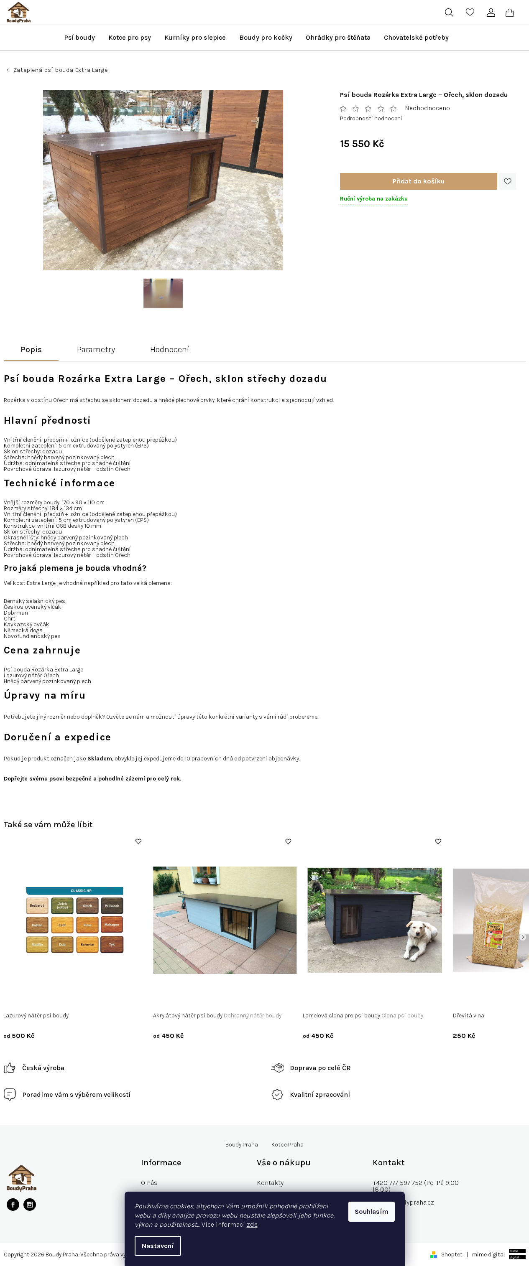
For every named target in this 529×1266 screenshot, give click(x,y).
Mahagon (84, 998)
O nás (149, 1183)
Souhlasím (371, 1211)
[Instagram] (29, 1204)
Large (361, 998)
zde (252, 1224)
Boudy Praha (241, 1145)
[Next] (522, 937)
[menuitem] (79, 37)
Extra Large (388, 998)
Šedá (165, 998)
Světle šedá (193, 998)
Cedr (16, 998)
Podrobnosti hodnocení (371, 118)
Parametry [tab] (96, 349)
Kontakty (270, 1183)
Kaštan (37, 998)
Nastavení (158, 1246)
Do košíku (418, 181)
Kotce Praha (287, 1145)
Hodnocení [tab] (169, 349)
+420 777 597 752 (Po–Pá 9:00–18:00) (417, 1186)
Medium (337, 998)
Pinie (59, 998)
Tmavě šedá (230, 998)
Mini (314, 998)
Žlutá (258, 998)
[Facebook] (13, 1204)
